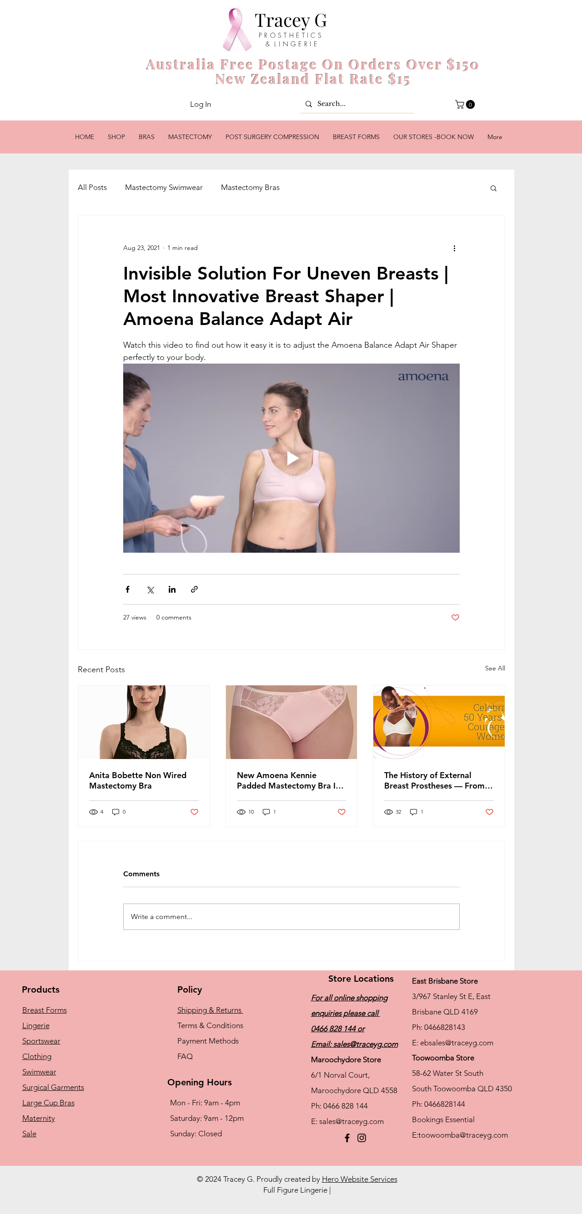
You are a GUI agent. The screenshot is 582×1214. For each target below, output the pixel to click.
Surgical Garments (53, 1087)
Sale (29, 1133)
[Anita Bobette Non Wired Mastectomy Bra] (144, 722)
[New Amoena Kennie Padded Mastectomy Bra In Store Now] (291, 722)
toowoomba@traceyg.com (463, 1134)
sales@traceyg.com (365, 1044)
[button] (466, 104)
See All (495, 668)
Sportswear (41, 1040)
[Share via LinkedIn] (172, 589)
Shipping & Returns (210, 1009)
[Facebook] (347, 1138)
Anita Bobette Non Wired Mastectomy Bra (137, 780)
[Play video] (291, 458)
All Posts (92, 187)
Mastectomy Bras (250, 187)
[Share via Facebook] (127, 589)
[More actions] (454, 248)
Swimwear (39, 1071)
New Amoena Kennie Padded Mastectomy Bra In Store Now (288, 780)
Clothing (36, 1056)
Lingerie (36, 1025)
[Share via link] (194, 589)
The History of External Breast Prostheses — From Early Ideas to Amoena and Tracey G (435, 780)
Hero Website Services (359, 1179)
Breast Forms (44, 1009)
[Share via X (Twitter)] (150, 589)
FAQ (185, 1056)
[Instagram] (361, 1138)
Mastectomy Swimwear (164, 187)
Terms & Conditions (210, 1025)
